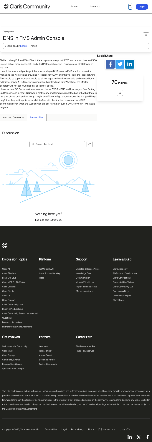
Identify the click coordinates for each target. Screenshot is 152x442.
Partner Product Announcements (17, 326)
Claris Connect (9, 286)
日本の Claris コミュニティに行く (114, 429)
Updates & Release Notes (88, 269)
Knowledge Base (83, 273)
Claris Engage (8, 300)
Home (74, 6)
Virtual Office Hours (85, 282)
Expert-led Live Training (124, 282)
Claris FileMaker (9, 273)
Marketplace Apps (84, 291)
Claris (4, 245)
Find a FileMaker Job (85, 351)
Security (6, 295)
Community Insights (122, 295)
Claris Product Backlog (49, 273)
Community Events (11, 359)
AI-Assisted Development (125, 273)
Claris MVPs (8, 351)
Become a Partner (47, 359)
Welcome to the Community (14, 346)
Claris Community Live (12, 304)
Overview (43, 346)
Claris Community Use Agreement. (21, 409)
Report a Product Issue (12, 309)
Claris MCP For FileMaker (13, 282)
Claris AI (6, 269)
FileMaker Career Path (86, 346)
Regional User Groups (12, 364)
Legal (64, 429)
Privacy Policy (77, 429)
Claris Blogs (118, 300)
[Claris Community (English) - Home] (27, 6)
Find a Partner (45, 351)
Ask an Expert (45, 355)
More (93, 6)
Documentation (83, 278)
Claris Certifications (122, 278)
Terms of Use (51, 429)
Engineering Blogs (121, 291)
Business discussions (12, 322)
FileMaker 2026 (46, 269)
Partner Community (48, 364)
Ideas (41, 278)
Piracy (91, 429)
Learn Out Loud (9, 278)
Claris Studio (8, 291)
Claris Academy (120, 269)
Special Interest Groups (13, 368)
